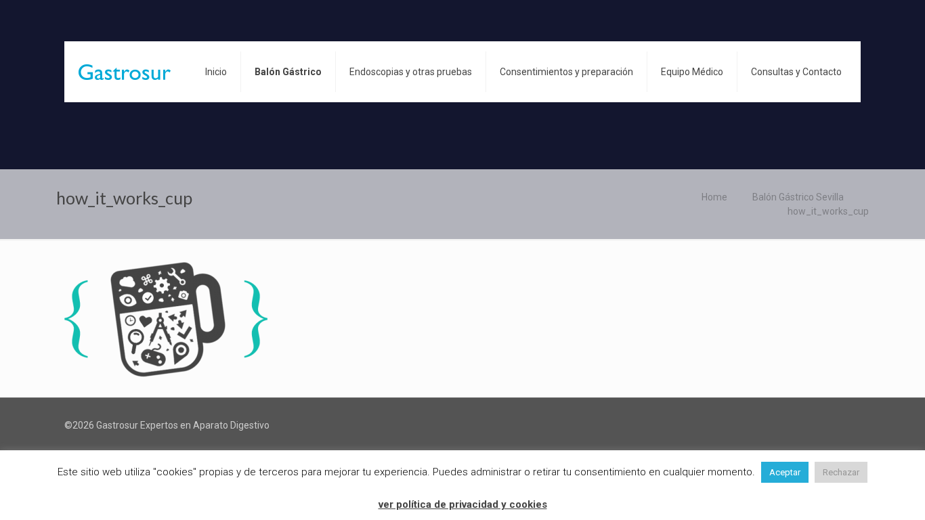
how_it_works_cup (828, 211)
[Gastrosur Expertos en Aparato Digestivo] (124, 71)
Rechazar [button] (841, 472)
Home (714, 197)
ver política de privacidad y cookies (463, 504)
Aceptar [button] (784, 472)
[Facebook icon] (842, 425)
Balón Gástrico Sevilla (798, 197)
